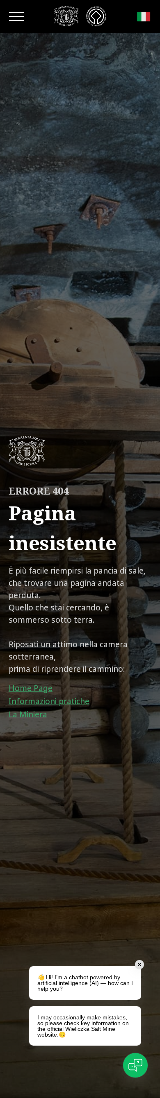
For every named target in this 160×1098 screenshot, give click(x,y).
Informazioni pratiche (49, 701)
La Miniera (28, 714)
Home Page (31, 688)
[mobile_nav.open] (16, 16)
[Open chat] (135, 1065)
